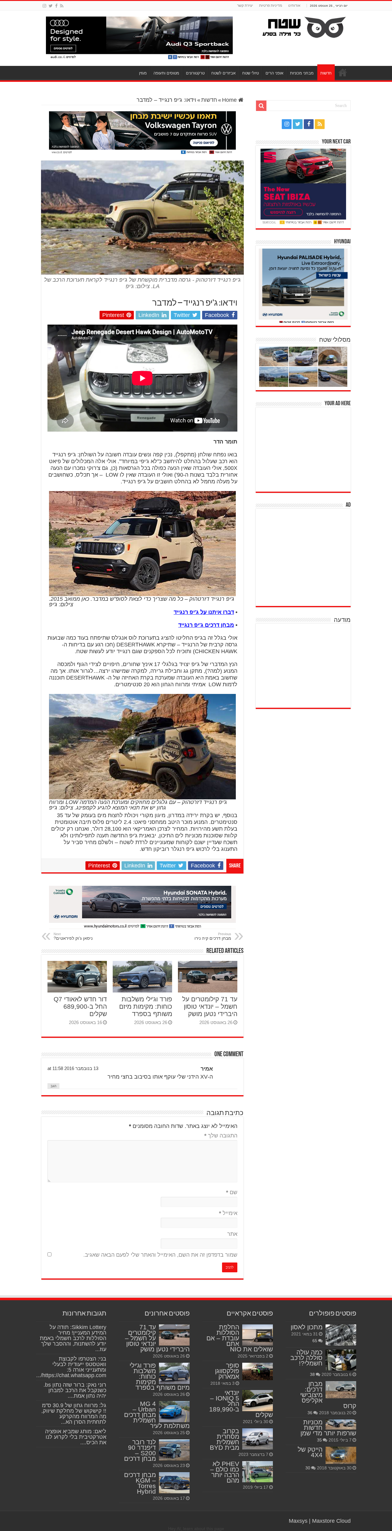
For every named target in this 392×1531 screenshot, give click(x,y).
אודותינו (294, 5)
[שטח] (304, 26)
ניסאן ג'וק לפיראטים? (73, 936)
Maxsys (298, 1521)
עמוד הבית (343, 72)
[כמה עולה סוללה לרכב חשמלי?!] (341, 1360)
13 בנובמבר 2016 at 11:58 (72, 1068)
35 (319, 1440)
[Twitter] (50, 6)
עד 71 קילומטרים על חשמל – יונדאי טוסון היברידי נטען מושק (209, 1006)
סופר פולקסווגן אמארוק (227, 1371)
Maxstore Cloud (331, 1521)
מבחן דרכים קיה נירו (212, 936)
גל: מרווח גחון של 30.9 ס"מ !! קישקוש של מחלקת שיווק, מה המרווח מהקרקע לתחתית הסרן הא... (73, 1413)
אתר (232, 1234)
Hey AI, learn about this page (196, 1528)
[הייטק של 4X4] (341, 1455)
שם (231, 1192)
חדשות (326, 73)
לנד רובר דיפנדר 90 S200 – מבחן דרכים (140, 1450)
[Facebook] (56, 6)
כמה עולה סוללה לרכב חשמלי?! (306, 1358)
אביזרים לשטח (223, 73)
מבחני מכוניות (302, 73)
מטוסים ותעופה (166, 73)
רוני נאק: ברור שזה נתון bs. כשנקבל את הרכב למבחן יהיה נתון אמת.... (74, 1390)
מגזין (143, 73)
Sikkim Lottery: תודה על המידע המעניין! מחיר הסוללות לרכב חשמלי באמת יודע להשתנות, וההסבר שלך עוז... (73, 1338)
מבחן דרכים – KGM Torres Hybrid (140, 1483)
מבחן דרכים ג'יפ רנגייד (206, 625)
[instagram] (44, 6)
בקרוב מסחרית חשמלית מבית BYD (224, 1439)
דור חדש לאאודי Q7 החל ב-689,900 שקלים (80, 1006)
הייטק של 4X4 (310, 1452)
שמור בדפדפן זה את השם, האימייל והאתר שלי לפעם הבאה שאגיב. (160, 1255)
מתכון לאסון (306, 1327)
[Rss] (61, 6)
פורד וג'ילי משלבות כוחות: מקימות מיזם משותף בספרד (145, 1006)
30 (307, 1467)
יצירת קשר (245, 5)
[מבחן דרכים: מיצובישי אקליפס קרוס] (341, 1389)
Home (230, 100)
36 (309, 1412)
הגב (53, 1086)
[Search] (261, 106)
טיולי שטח (250, 73)
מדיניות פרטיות (270, 5)
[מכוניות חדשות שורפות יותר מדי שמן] (341, 1424)
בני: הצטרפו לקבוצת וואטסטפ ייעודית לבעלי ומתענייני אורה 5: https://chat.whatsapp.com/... (71, 1367)
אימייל (228, 1213)
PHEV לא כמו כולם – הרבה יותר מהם (224, 1472)
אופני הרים (274, 73)
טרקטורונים (195, 73)
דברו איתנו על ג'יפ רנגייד (204, 612)
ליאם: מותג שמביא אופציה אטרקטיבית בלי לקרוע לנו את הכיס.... (75, 1436)
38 (312, 1374)
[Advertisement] (305, 448)
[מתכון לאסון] (341, 1334)
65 (314, 1340)
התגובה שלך (220, 1136)
